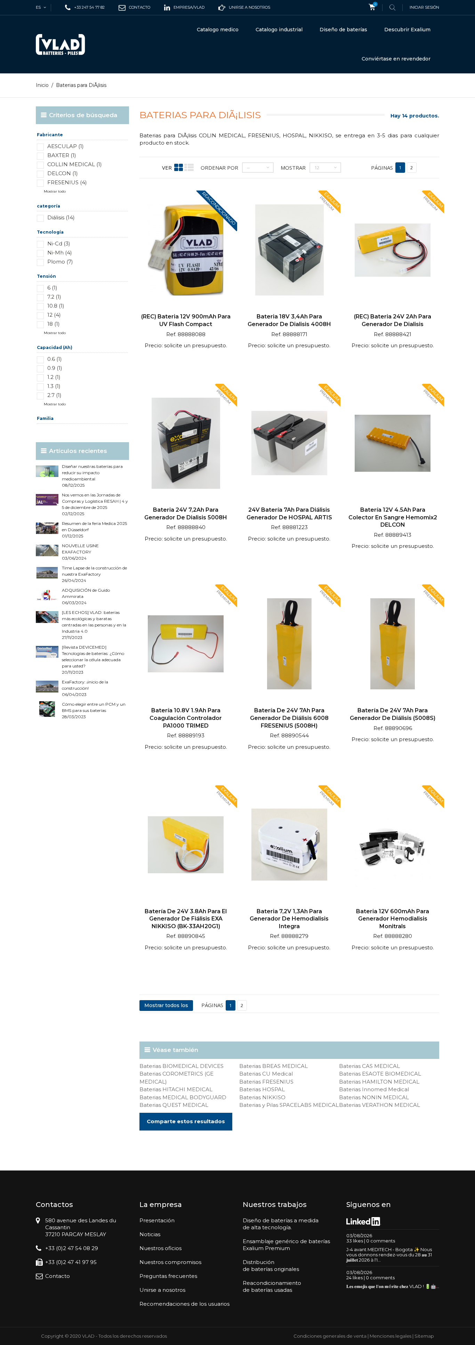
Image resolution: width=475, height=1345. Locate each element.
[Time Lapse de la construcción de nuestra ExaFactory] (47, 573)
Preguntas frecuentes (168, 1276)
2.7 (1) (54, 395)
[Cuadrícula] (178, 167)
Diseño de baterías (343, 29)
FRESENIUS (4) (67, 182)
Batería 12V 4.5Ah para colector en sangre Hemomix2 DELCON (392, 517)
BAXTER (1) (61, 155)
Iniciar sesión (424, 7)
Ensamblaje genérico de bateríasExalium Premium (286, 1244)
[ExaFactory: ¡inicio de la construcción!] (47, 687)
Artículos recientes (78, 450)
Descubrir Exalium (407, 29)
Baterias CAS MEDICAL (369, 1066)
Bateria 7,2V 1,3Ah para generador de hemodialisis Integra (289, 919)
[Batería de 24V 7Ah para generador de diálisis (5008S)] (392, 644)
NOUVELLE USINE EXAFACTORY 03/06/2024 (80, 552)
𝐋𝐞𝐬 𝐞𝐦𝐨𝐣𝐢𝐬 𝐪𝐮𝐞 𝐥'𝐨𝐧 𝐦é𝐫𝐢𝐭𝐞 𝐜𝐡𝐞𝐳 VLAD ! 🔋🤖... (392, 1286)
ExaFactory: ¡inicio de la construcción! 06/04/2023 (85, 688)
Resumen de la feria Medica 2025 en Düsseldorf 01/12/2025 (94, 529)
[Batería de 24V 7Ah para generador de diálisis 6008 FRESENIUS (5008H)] (289, 644)
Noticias (149, 1234)
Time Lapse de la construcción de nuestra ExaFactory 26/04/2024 (94, 574)
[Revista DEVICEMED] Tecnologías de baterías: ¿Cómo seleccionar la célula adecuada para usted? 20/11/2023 (93, 660)
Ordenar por (219, 167)
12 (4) (54, 314)
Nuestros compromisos (170, 1262)
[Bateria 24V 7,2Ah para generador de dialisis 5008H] (186, 444)
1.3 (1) (54, 386)
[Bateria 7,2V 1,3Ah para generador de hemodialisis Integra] (289, 845)
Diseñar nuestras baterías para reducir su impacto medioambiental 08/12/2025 (92, 476)
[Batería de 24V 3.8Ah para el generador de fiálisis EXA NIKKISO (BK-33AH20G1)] (186, 845)
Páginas (382, 167)
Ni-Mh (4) (59, 252)
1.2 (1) (54, 377)
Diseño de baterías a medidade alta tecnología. (281, 1224)
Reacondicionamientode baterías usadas (272, 1286)
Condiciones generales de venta (330, 1336)
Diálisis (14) (61, 217)
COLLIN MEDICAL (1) (74, 164)
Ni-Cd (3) (58, 243)
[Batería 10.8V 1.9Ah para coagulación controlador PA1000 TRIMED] (186, 644)
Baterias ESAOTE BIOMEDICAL (380, 1073)
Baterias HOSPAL (262, 1089)
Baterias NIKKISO (262, 1097)
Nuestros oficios (160, 1248)
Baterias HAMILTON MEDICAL (379, 1081)
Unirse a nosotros (162, 1290)
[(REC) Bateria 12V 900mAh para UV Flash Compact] (186, 250)
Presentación (157, 1220)
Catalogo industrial (279, 29)
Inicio (42, 85)
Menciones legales (390, 1336)
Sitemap (424, 1336)
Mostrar (293, 167)
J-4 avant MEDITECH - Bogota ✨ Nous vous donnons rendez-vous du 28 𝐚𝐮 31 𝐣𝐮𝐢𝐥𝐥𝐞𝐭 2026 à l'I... (389, 1255)
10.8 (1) (55, 305)
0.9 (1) (54, 368)
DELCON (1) (62, 173)
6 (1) (52, 287)
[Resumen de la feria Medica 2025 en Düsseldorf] (47, 528)
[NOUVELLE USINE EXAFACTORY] (47, 550)
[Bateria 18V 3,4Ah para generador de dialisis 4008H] (289, 250)
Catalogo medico (218, 29)
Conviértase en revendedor (396, 59)
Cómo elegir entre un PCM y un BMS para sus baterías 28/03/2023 (94, 710)
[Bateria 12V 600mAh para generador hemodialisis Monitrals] (392, 845)
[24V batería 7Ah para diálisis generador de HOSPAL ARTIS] (289, 444)
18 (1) (53, 324)
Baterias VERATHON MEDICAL (379, 1105)
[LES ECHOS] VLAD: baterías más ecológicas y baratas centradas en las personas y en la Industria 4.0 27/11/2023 (94, 625)
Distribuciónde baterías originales (271, 1265)
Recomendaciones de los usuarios (184, 1304)
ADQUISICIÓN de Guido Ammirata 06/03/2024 (86, 596)
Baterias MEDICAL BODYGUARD (182, 1097)
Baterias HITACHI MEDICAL (175, 1089)
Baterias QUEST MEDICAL (173, 1105)
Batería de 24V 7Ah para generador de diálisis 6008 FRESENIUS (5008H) (289, 718)
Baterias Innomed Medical (374, 1089)
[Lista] (189, 167)
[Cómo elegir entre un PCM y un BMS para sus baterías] (47, 709)
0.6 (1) (54, 359)
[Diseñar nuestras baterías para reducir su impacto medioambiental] (47, 471)
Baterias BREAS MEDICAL (273, 1066)
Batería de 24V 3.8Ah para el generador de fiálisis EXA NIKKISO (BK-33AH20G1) (186, 919)
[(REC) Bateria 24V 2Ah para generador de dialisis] (392, 250)
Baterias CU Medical (266, 1073)
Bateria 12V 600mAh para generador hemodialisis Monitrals (392, 919)
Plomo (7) (60, 261)
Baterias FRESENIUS (266, 1081)
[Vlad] (65, 44)
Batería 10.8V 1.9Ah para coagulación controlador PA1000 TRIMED (186, 718)
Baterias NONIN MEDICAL (374, 1097)
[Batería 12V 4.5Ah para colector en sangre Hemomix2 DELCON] (392, 444)
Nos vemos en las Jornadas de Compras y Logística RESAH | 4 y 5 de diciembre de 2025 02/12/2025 (95, 504)
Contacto (57, 1276)
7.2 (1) (54, 296)
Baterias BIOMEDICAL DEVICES (181, 1066)
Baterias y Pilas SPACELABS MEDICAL (289, 1105)
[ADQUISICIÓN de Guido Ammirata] (47, 595)
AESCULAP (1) (65, 146)
